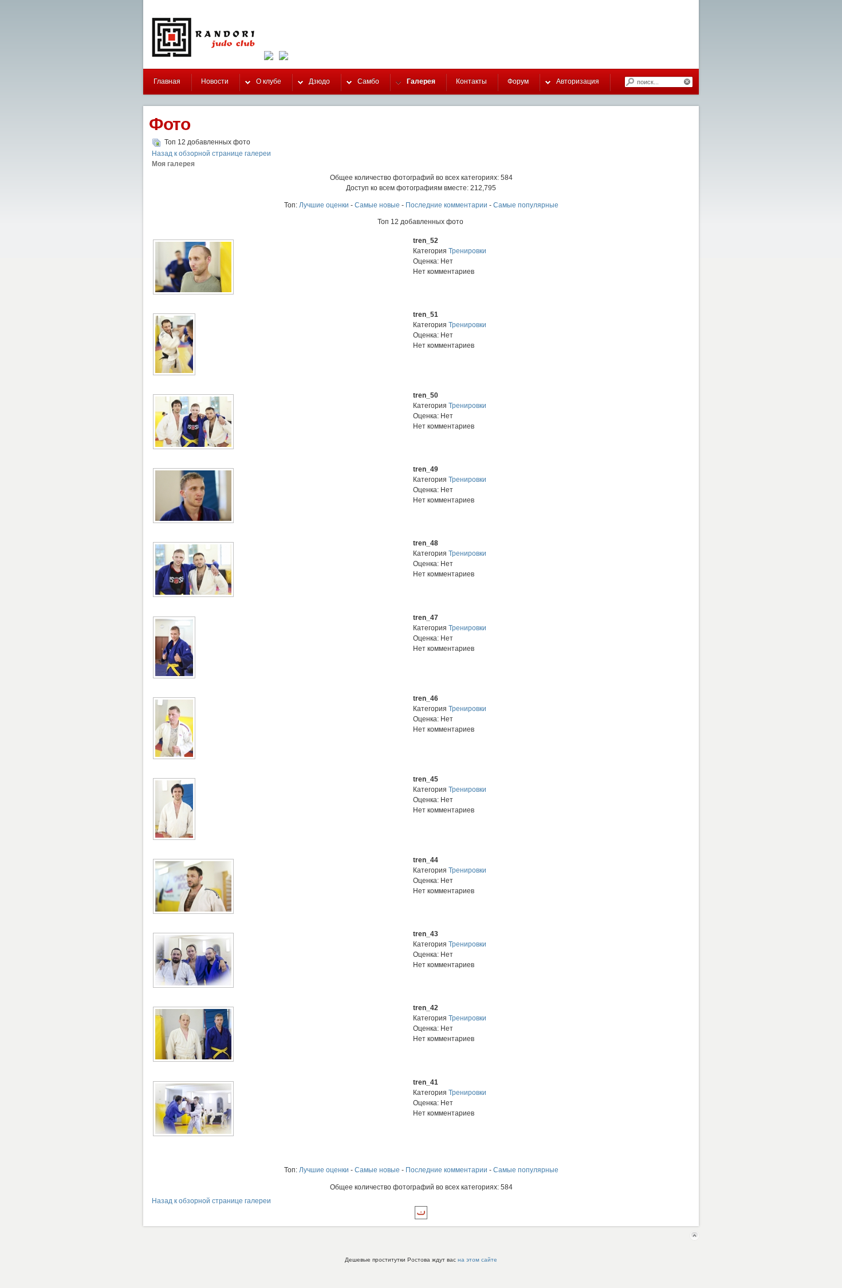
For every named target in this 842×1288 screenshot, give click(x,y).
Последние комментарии (446, 205)
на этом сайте (477, 1259)
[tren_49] (193, 522)
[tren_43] (193, 987)
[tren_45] (174, 839)
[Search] (629, 82)
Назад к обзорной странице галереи (211, 154)
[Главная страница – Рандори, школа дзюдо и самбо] (206, 57)
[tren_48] (193, 596)
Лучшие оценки (324, 205)
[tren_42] (193, 1061)
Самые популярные (525, 205)
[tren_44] (193, 913)
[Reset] (688, 82)
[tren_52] (193, 293)
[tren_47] (174, 677)
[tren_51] (174, 374)
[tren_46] (174, 758)
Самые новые (377, 205)
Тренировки (467, 251)
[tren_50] (193, 448)
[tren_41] (193, 1135)
